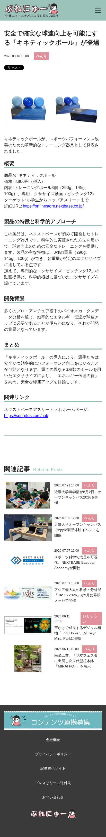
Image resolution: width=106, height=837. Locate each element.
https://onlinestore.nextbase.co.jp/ (53, 206)
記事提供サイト (53, 768)
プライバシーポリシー (53, 754)
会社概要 (53, 740)
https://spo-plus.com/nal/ (26, 415)
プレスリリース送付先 (53, 783)
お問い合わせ (53, 797)
